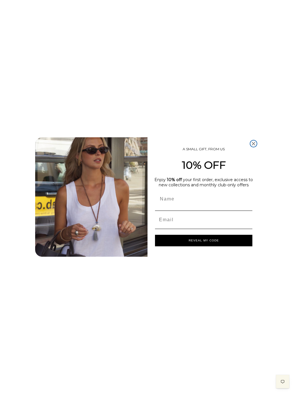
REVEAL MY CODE (204, 240)
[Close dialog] (253, 143)
